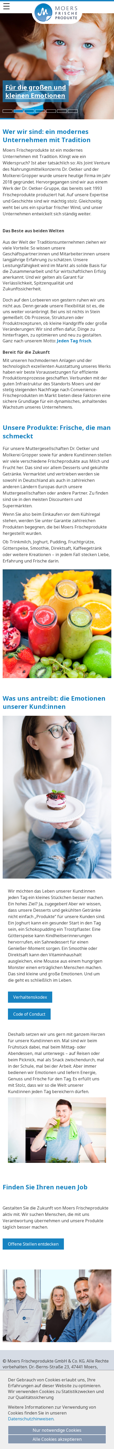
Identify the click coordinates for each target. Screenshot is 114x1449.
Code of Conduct (29, 1014)
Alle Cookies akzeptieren (57, 1439)
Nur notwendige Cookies (57, 1430)
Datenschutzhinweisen (31, 1419)
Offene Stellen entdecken (33, 1244)
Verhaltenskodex (30, 997)
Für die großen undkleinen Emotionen (35, 91)
